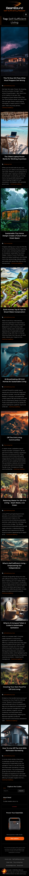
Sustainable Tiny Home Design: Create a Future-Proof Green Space (14, 235)
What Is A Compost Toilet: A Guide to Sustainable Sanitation (14, 625)
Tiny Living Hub (8, 243)
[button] (4, 871)
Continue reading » (7, 108)
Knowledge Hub (11, 865)
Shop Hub (20, 865)
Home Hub (8, 859)
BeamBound (14, 8)
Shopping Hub (8, 164)
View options (14, 838)
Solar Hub (9, 862)
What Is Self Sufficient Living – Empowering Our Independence (14, 565)
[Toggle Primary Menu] (26, 14)
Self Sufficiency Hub (9, 85)
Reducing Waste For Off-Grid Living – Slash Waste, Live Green (14, 502)
